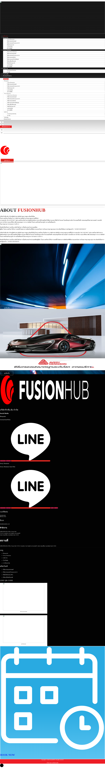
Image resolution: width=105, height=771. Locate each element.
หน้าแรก (5, 36)
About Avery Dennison (12, 51)
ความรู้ (8, 72)
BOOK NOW (7, 754)
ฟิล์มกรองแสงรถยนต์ (11, 41)
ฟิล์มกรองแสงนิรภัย (11, 57)
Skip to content (3, 0)
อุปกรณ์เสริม (10, 46)
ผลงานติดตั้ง (9, 48)
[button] (1, 122)
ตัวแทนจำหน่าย (7, 75)
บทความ (5, 68)
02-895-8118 (3, 515)
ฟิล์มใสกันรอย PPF (11, 63)
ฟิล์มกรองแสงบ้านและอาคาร (13, 43)
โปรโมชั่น (5, 74)
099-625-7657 (3, 516)
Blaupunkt (5, 37)
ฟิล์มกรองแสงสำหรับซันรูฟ (13, 59)
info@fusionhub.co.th (5, 524)
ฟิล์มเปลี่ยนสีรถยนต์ (11, 61)
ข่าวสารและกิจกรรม (11, 70)
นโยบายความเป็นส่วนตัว (52, 762)
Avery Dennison (7, 50)
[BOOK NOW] (52, 750)
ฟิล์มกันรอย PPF (10, 45)
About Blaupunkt (10, 39)
